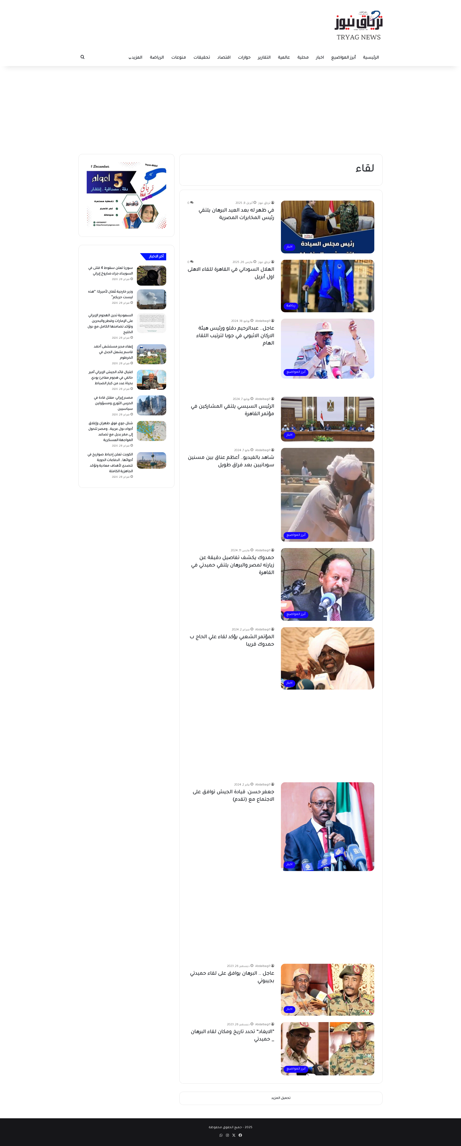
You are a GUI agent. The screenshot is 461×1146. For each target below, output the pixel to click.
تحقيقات (201, 58)
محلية (303, 58)
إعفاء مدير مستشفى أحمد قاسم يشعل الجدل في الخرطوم (113, 352)
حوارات (244, 58)
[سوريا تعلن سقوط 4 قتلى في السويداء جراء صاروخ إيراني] (151, 276)
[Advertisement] (230, 108)
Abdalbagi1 (262, 321)
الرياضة (157, 58)
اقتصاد (223, 58)
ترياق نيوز (264, 203)
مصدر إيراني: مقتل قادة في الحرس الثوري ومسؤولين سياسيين (113, 403)
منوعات (178, 58)
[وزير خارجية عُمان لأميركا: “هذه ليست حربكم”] (151, 299)
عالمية (284, 58)
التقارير (264, 58)
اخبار (320, 58)
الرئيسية (371, 58)
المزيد (137, 58)
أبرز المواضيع (343, 58)
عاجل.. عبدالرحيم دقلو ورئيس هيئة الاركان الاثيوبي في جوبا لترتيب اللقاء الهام (235, 336)
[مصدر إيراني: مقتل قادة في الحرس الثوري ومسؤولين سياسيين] (151, 405)
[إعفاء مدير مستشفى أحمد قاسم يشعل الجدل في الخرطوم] (151, 354)
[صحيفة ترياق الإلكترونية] (359, 25)
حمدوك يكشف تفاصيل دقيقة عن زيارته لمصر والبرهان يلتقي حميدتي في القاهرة (232, 566)
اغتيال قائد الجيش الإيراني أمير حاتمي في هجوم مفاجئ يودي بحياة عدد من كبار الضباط (111, 378)
